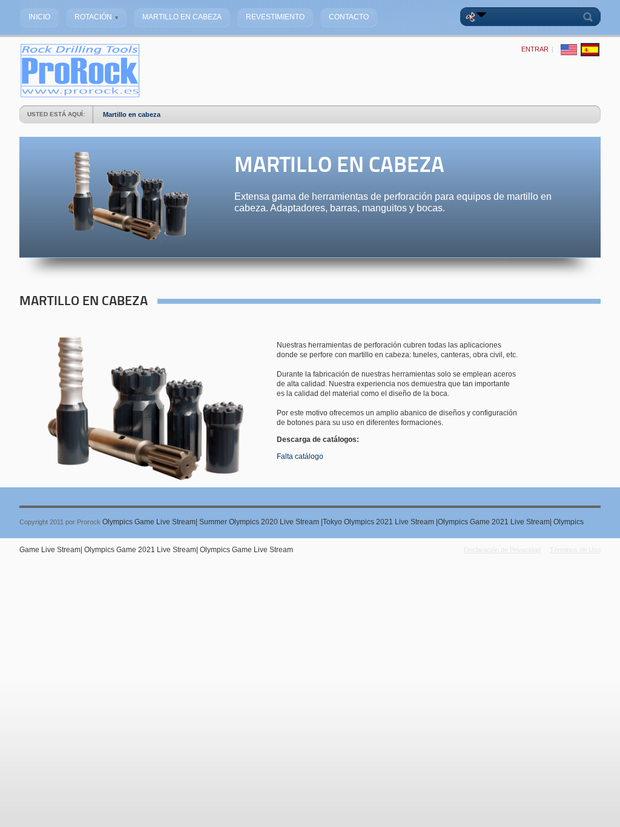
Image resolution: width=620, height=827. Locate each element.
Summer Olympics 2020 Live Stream (260, 522)
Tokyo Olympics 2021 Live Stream (379, 522)
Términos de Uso (575, 549)
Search (590, 17)
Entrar (535, 49)
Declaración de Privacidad (502, 549)
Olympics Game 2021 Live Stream (494, 522)
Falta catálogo (300, 456)
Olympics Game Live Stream (149, 522)
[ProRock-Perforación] (79, 95)
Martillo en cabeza (131, 114)
